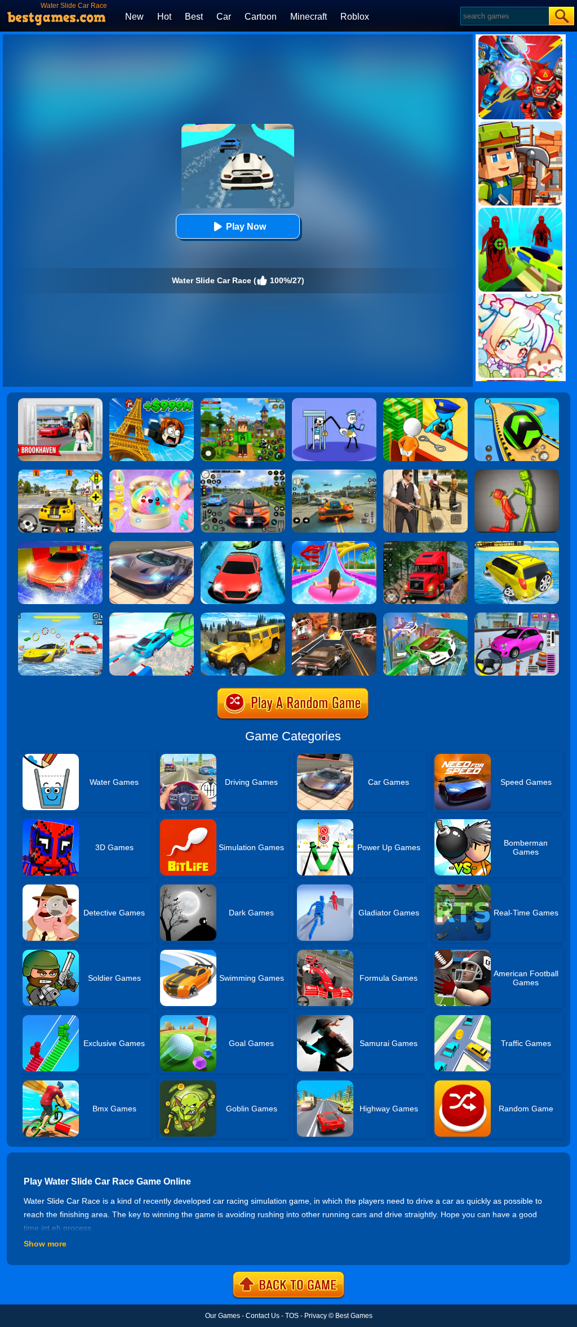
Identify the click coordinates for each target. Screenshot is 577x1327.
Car (223, 16)
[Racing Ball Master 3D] (516, 402)
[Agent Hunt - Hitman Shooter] (425, 473)
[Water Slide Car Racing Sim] (243, 545)
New (134, 16)
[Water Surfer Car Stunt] (516, 545)
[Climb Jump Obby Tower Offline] (151, 402)
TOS (292, 1316)
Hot (164, 16)
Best (194, 16)
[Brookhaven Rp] (60, 402)
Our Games (222, 1316)
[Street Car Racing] (243, 473)
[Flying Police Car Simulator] (425, 616)
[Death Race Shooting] (334, 616)
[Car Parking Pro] (516, 616)
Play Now (246, 226)
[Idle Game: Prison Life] (425, 402)
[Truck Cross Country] (243, 616)
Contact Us (262, 1316)
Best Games (353, 1316)
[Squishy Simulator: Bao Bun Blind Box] (151, 473)
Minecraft (308, 16)
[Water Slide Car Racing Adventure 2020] (60, 545)
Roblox (354, 16)
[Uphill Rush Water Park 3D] (334, 545)
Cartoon (261, 16)
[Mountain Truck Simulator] (425, 545)
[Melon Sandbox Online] (516, 473)
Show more (45, 1243)
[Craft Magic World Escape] (243, 402)
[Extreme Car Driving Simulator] (151, 545)
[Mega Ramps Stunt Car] (151, 616)
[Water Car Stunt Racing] (60, 616)
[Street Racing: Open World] (334, 473)
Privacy (315, 1316)
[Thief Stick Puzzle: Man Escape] (334, 402)
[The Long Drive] (60, 473)
